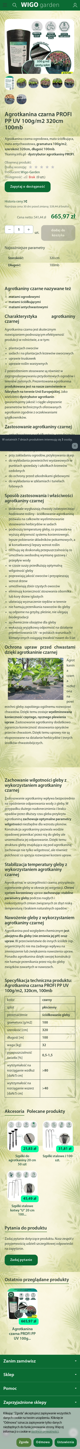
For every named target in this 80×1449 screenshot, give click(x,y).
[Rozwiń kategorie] (5, 5)
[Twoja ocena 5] (52, 167)
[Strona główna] (40, 5)
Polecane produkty (46, 1111)
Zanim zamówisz (19, 1361)
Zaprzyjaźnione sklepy (24, 1402)
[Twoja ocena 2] (36, 167)
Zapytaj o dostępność (27, 187)
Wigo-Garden (30, 172)
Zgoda (24, 1442)
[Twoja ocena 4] (47, 167)
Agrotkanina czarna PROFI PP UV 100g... (22, 1334)
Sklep (8, 1375)
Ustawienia (65, 1442)
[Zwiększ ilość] (9, 229)
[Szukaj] (15, 5)
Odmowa (43, 1442)
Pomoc (10, 1388)
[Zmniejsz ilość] (28, 229)
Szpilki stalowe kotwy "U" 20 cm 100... (22, 1210)
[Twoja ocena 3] (41, 167)
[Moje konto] (75, 5)
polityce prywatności (44, 1432)
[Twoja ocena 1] (30, 167)
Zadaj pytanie (21, 1260)
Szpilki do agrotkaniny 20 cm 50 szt (22, 1160)
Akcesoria (14, 1111)
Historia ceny (14, 201)
